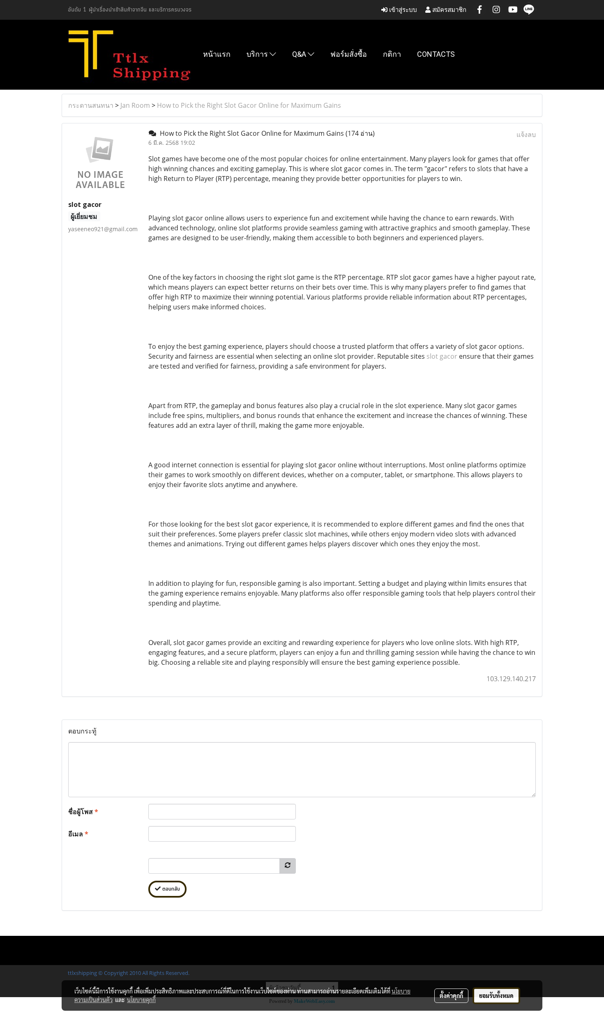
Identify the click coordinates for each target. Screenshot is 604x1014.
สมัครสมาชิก (448, 10)
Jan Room (135, 105)
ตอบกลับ (170, 889)
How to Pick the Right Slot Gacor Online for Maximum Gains (249, 105)
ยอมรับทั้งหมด (496, 995)
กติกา (392, 54)
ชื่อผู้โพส (83, 811)
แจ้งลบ (526, 134)
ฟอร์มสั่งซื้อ (348, 54)
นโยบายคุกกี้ (141, 999)
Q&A (300, 54)
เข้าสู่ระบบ (402, 10)
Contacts (436, 54)
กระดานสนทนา (90, 105)
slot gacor (441, 356)
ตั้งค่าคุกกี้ (451, 995)
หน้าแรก (217, 54)
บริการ (258, 54)
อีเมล (78, 833)
